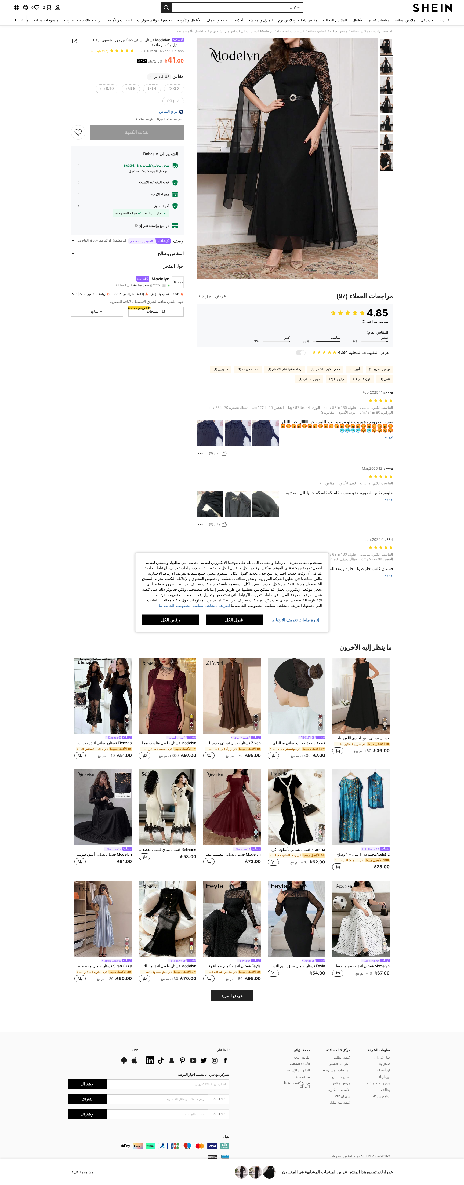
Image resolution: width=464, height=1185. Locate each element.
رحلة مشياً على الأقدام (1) (284, 369)
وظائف (385, 1090)
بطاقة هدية (303, 1077)
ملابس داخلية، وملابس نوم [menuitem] (297, 20)
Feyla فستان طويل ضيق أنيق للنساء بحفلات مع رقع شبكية (296, 966)
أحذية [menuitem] (239, 20)
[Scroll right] (15, 20)
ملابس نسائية (359, 31)
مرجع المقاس (341, 1083)
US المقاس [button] (161, 76)
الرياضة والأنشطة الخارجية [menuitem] (83, 20)
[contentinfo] (148, 1146)
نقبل (226, 1137)
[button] (25, 7)
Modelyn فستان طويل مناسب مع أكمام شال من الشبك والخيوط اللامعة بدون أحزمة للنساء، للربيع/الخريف (167, 743)
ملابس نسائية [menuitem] (405, 20)
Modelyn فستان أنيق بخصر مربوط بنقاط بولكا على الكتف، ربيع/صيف (361, 966)
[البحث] (166, 7)
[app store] (134, 1063)
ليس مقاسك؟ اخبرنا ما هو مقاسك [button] (161, 119)
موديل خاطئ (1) (309, 379)
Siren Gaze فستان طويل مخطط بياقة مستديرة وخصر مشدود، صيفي (103, 966)
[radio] (174, 88)
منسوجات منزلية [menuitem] (46, 20)
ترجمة (389, 437)
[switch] (301, 352)
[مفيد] (224, 453)
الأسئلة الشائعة (300, 1064)
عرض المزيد (232, 995)
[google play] (124, 1063)
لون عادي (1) (361, 379)
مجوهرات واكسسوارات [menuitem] (154, 20)
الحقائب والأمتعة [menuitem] (120, 20)
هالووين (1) (220, 369)
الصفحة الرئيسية (382, 31)
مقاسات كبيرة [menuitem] (379, 20)
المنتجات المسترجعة (336, 1070)
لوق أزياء (384, 1077)
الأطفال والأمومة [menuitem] (189, 20)
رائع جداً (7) (336, 379)
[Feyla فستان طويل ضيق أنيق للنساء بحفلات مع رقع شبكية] (296, 919)
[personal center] (58, 7)
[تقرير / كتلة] (200, 453)
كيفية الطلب (342, 1057)
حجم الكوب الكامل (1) (325, 369)
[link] (47, 7)
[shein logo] (432, 7)
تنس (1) (384, 379)
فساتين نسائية (317, 31)
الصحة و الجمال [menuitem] (218, 20)
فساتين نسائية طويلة (290, 31)
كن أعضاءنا (383, 1070)
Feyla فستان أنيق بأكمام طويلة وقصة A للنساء (232, 966)
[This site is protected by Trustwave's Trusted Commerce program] (225, 1156)
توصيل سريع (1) (379, 369)
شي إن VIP (342, 1096)
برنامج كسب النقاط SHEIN (297, 1084)
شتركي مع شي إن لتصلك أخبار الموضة (203, 1075)
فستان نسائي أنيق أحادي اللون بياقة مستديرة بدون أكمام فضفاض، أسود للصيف (361, 738)
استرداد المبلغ (341, 1077)
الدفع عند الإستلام (298, 1070)
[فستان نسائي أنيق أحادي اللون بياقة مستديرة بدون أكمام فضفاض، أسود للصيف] (361, 696)
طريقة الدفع (302, 1057)
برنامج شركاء (381, 1096)
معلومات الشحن (339, 1064)
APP (134, 1050)
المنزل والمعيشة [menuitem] (260, 20)
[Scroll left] (22, 20)
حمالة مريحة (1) (247, 369)
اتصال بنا (384, 1064)
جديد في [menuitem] (427, 20)
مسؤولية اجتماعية (378, 1083)
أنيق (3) (354, 369)
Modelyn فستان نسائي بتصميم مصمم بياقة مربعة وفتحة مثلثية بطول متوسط (232, 854)
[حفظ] (78, 132)
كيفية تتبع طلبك (339, 1102)
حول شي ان (382, 1057)
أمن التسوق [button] (161, 206)
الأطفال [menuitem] (358, 20)
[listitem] (361, 709)
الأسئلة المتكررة (339, 1090)
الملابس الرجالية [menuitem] (335, 20)
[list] (186, 1060)
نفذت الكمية (137, 132)
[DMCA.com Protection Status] (212, 1156)
